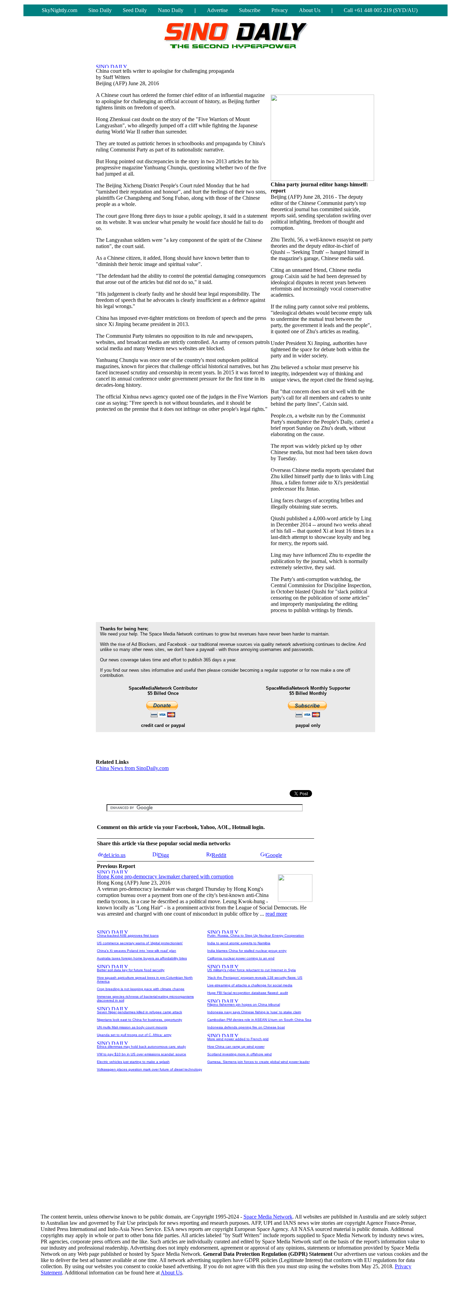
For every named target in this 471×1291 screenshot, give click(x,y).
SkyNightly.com (59, 10)
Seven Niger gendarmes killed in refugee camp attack (139, 1012)
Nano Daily (170, 10)
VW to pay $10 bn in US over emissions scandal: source (141, 1054)
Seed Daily (135, 10)
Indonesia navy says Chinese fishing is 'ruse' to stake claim (254, 1012)
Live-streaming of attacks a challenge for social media (249, 985)
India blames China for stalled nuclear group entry (247, 951)
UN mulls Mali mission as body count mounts (132, 1027)
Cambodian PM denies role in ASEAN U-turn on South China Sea (259, 1020)
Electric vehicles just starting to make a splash (133, 1062)
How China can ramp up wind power (235, 1046)
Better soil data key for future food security (130, 970)
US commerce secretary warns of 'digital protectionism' (140, 943)
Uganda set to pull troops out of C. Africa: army (134, 1035)
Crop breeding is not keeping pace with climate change (140, 989)
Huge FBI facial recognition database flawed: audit (247, 993)
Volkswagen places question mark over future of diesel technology (149, 1069)
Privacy (279, 10)
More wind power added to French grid (238, 1039)
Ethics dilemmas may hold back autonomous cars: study (141, 1046)
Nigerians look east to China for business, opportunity (139, 1020)
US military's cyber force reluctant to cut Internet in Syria (251, 970)
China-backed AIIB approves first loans (128, 935)
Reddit (219, 855)
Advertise (217, 10)
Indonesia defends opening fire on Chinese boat (246, 1027)
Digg (163, 855)
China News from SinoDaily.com (132, 768)
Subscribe (249, 10)
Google (274, 855)
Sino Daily (100, 10)
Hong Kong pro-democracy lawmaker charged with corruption (165, 876)
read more (276, 914)
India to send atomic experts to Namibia (238, 943)
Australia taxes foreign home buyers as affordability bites (142, 958)
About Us (309, 10)
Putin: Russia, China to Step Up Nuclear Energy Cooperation (255, 935)
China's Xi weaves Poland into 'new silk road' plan (136, 951)
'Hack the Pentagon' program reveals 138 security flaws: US (254, 977)
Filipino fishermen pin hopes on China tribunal (243, 1004)
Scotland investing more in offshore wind (239, 1054)
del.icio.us (114, 855)
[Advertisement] (176, 780)
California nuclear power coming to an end (240, 958)
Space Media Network (267, 1217)
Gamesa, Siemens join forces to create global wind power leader (258, 1062)
